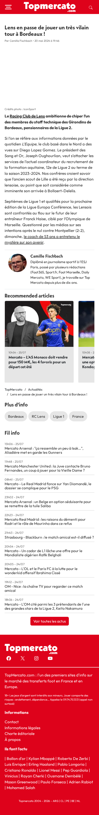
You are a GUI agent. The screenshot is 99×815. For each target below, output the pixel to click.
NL (78, 801)
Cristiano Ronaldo (20, 770)
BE (73, 801)
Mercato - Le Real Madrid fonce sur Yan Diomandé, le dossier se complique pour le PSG (48, 486)
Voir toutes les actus (49, 621)
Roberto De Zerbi (73, 758)
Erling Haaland (42, 764)
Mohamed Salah (21, 787)
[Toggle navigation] (8, 7)
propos (13, 739)
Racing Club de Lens (27, 116)
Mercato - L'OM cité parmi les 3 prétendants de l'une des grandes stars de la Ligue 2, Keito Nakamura (47, 606)
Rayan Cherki (32, 775)
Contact (12, 721)
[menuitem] (90, 7)
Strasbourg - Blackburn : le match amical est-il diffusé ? (49, 537)
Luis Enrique (15, 764)
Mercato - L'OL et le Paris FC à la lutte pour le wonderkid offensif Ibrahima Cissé (41, 571)
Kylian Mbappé (42, 758)
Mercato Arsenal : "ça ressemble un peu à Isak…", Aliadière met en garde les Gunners (44, 450)
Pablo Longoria (71, 764)
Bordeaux (16, 416)
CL (62, 801)
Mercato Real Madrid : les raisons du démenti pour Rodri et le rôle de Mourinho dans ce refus (45, 521)
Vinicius (11, 775)
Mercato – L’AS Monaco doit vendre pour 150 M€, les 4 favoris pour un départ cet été (38, 362)
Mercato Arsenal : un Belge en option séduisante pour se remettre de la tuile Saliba (48, 504)
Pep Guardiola (75, 770)
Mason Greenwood (21, 781)
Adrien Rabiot (81, 781)
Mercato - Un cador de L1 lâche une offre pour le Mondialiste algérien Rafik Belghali (43, 553)
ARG (55, 801)
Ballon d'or (16, 758)
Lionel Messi (49, 770)
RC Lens (38, 416)
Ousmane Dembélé (64, 775)
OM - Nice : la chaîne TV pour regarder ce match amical (44, 588)
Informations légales (22, 727)
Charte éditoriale (20, 733)
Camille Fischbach (46, 256)
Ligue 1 (58, 416)
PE (67, 801)
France (78, 416)
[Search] (90, 7)
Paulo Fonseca (53, 781)
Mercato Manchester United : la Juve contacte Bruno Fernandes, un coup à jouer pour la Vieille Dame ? (47, 468)
